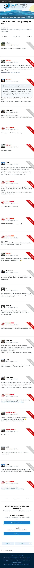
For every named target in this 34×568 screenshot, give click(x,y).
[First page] (2, 37)
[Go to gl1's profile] (3, 289)
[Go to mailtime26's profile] (3, 111)
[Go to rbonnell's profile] (3, 306)
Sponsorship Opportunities (16, 564)
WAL (11, 1)
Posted (12, 45)
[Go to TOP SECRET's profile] (3, 128)
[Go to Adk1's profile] (3, 360)
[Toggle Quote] (3, 86)
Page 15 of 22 (17, 36)
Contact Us (14, 555)
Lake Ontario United (14, 557)
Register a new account (17, 522)
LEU (6, 1)
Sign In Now (17, 534)
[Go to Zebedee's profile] (3, 44)
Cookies (21, 555)
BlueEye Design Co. (17, 562)
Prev (5, 36)
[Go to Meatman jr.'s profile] (3, 271)
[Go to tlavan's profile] (3, 163)
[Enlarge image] (20, 260)
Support (6, 564)
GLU (14, 1)
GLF (9, 1)
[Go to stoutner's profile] (3, 80)
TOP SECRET (4, 28)
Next (28, 36)
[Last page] (32, 37)
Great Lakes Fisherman (14, 559)
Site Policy (6, 560)
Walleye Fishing (26, 559)
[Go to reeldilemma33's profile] (3, 413)
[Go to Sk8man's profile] (3, 61)
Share (8, 543)
